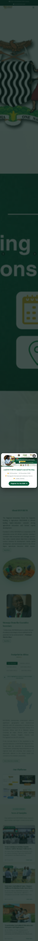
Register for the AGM (18, 483)
